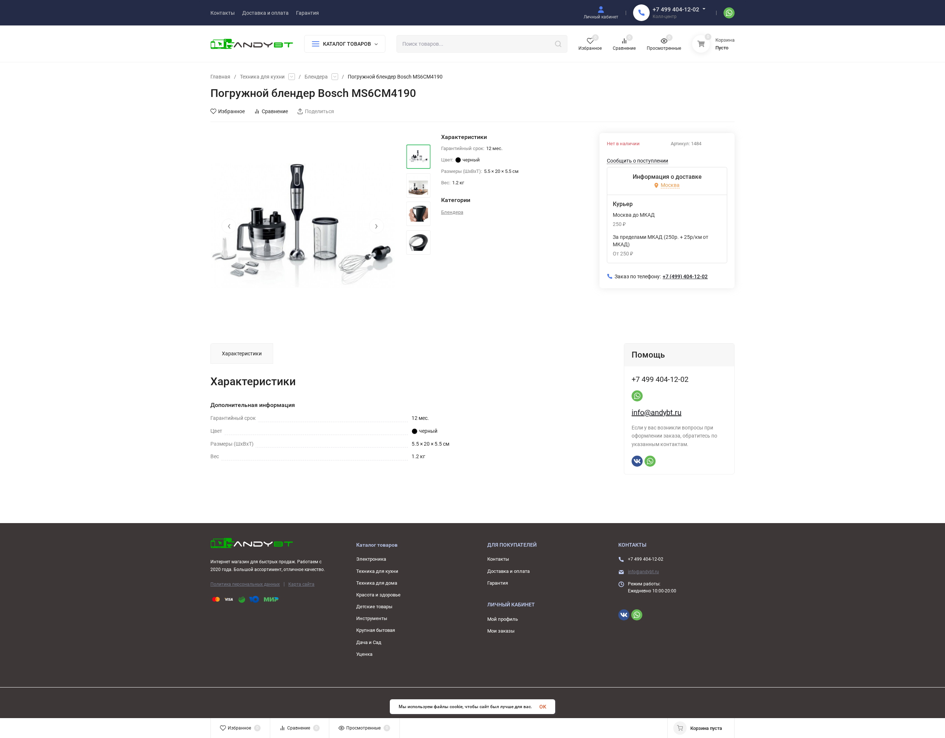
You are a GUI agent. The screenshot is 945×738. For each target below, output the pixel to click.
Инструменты (371, 618)
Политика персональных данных (245, 584)
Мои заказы (501, 631)
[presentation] (228, 226)
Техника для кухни (262, 76)
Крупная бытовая (375, 630)
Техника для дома (376, 583)
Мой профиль (502, 619)
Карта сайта (301, 584)
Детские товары (374, 606)
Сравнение (275, 111)
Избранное (231, 111)
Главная (220, 76)
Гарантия (497, 583)
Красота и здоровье (378, 595)
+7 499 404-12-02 (676, 9)
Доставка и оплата (508, 571)
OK (542, 707)
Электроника (371, 559)
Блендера (316, 76)
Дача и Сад (368, 642)
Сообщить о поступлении (637, 161)
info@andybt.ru (656, 412)
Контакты (498, 559)
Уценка (364, 654)
